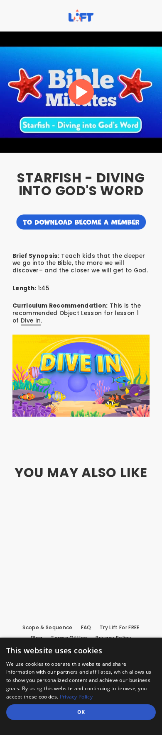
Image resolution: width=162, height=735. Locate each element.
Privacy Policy (76, 696)
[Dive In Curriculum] (81, 375)
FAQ (86, 627)
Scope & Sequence (47, 627)
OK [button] (81, 712)
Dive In (31, 321)
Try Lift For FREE (120, 627)
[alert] (81, 686)
